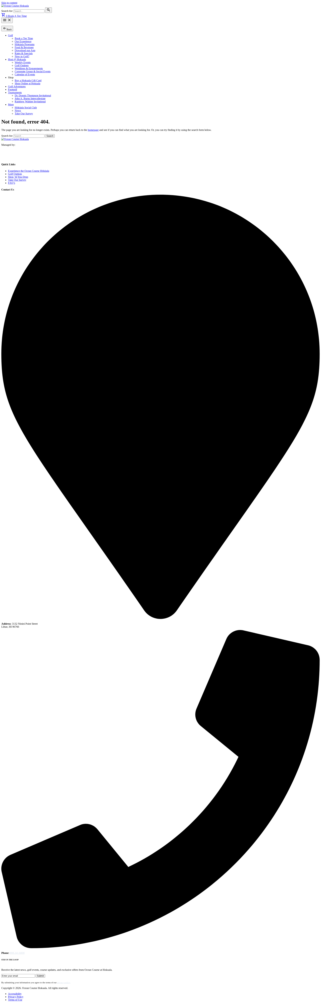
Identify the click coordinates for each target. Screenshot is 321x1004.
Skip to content (9, 2)
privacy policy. (64, 982)
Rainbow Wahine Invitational (30, 101)
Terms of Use (15, 999)
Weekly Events (23, 62)
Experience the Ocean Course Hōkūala (28, 170)
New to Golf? (22, 56)
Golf (10, 35)
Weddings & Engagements (29, 68)
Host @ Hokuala (17, 59)
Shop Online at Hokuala (27, 83)
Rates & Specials (24, 53)
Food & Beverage (24, 47)
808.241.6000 (17, 953)
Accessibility (15, 993)
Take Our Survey (24, 113)
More (11, 104)
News (18, 110)
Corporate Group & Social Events (32, 71)
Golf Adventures (17, 86)
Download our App (25, 50)
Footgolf (12, 89)
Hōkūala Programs (24, 44)
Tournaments (15, 92)
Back (7, 28)
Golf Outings (22, 65)
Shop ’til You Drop (18, 176)
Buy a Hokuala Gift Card (28, 80)
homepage (93, 130)
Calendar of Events (25, 74)
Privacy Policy (15, 996)
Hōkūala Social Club (26, 107)
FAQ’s (11, 182)
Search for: (7, 11)
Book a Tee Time (24, 38)
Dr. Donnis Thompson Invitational (33, 95)
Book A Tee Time (17, 16)
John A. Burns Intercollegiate (30, 98)
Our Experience (23, 41)
